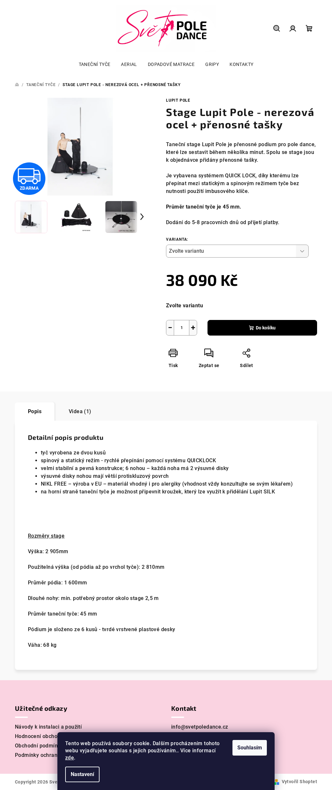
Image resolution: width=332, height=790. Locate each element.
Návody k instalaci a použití (48, 727)
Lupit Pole (178, 100)
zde (69, 758)
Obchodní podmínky (39, 746)
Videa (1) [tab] (80, 411)
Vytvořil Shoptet (299, 781)
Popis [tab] (35, 411)
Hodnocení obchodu (39, 736)
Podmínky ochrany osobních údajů (57, 755)
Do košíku (266, 327)
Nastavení (82, 774)
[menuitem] (95, 64)
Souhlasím (249, 748)
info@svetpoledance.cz (199, 727)
